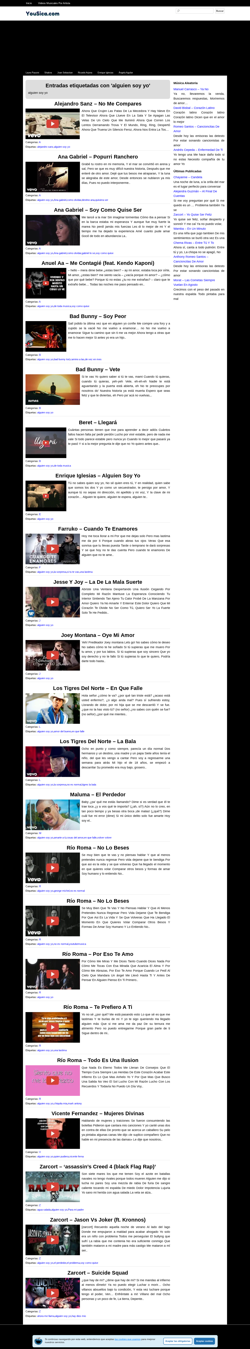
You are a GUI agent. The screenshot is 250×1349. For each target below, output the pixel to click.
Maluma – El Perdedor (98, 795)
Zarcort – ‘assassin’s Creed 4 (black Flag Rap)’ (98, 1167)
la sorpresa (60, 572)
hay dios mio (79, 1316)
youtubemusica (77, 944)
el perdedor (60, 1263)
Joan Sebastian (65, 72)
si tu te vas (73, 572)
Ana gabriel (60, 200)
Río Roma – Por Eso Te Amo (97, 954)
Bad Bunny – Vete (98, 369)
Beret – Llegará (98, 422)
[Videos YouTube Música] (43, 19)
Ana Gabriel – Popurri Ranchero (98, 157)
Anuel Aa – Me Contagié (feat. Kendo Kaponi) (97, 263)
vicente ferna (76, 1156)
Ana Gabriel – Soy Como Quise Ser (98, 210)
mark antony (75, 1103)
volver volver (104, 837)
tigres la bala (89, 784)
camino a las (77, 359)
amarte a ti (60, 837)
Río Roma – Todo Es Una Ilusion (97, 1060)
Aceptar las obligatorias (177, 1341)
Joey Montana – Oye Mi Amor (98, 635)
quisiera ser (101, 200)
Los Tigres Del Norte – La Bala (98, 741)
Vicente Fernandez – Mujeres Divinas (98, 1113)
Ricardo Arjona (85, 72)
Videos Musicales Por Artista (54, 3)
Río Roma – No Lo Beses (98, 848)
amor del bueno (62, 731)
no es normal (74, 784)
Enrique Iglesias (105, 72)
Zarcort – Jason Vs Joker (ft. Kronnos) (98, 1220)
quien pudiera (61, 1156)
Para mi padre (76, 1209)
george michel (62, 890)
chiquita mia (60, 1103)
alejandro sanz (45, 146)
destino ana (88, 200)
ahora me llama (45, 1316)
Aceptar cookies (204, 1341)
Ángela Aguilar (126, 72)
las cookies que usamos (128, 1339)
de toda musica (62, 306)
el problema (73, 1263)
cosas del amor (74, 837)
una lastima (86, 572)
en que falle (78, 731)
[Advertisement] (125, 44)
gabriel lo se (88, 253)
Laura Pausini (32, 72)
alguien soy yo (62, 146)
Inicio (29, 3)
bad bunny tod (62, 359)
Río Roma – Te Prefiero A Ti (97, 1007)
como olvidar (74, 200)
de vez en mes (93, 359)
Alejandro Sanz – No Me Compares (97, 104)
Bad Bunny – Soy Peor (98, 316)
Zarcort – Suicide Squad (98, 1273)
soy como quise (104, 253)
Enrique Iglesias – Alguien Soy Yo (97, 476)
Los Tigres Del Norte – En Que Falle (98, 688)
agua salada (44, 1209)
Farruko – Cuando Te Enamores (98, 529)
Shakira (48, 72)
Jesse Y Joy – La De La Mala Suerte (97, 582)
